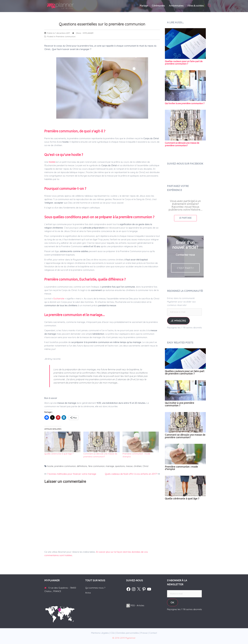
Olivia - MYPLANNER (84, 33)
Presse (144, 633)
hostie (52, 162)
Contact (153, 633)
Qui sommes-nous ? (95, 587)
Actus (88, 592)
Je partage (185, 218)
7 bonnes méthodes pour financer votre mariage (71, 474)
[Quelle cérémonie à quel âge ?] (62, 442)
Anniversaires (176, 6)
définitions (82, 466)
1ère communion (96, 466)
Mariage (144, 6)
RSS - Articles (137, 605)
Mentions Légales (100, 633)
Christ (145, 466)
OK (172, 602)
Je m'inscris (178, 320)
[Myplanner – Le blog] (68, 5)
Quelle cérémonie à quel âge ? (58, 453)
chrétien (138, 466)
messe (129, 466)
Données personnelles (127, 633)
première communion (65, 466)
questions (120, 466)
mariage (110, 466)
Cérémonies (158, 6)
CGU (112, 633)
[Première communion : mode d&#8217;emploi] (141, 442)
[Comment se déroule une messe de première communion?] (101, 442)
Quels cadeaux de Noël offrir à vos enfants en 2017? (131, 474)
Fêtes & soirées (196, 6)
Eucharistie (59, 298)
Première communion (65, 36)
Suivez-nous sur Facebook (185, 164)
